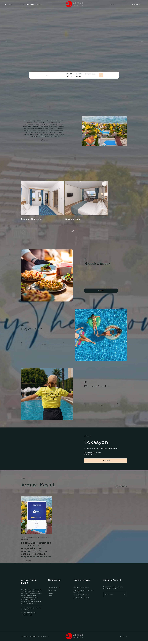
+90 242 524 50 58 (28, 4)
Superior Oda (52, 590)
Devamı (28, 561)
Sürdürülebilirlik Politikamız (82, 595)
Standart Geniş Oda (54, 587)
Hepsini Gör (123, 486)
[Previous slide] (6, 41)
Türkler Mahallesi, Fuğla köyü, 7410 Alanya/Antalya (31, 609)
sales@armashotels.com (92, 452)
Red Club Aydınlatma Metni (82, 597)
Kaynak (50, 593)
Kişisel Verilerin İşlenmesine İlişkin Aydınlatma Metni (84, 591)
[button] (72, 231)
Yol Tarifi (106, 460)
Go (101, 75)
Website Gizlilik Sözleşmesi (81, 587)
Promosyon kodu (90, 73)
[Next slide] (142, 41)
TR (111, 4)
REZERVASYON (136, 4)
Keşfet (46, 140)
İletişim (50, 595)
